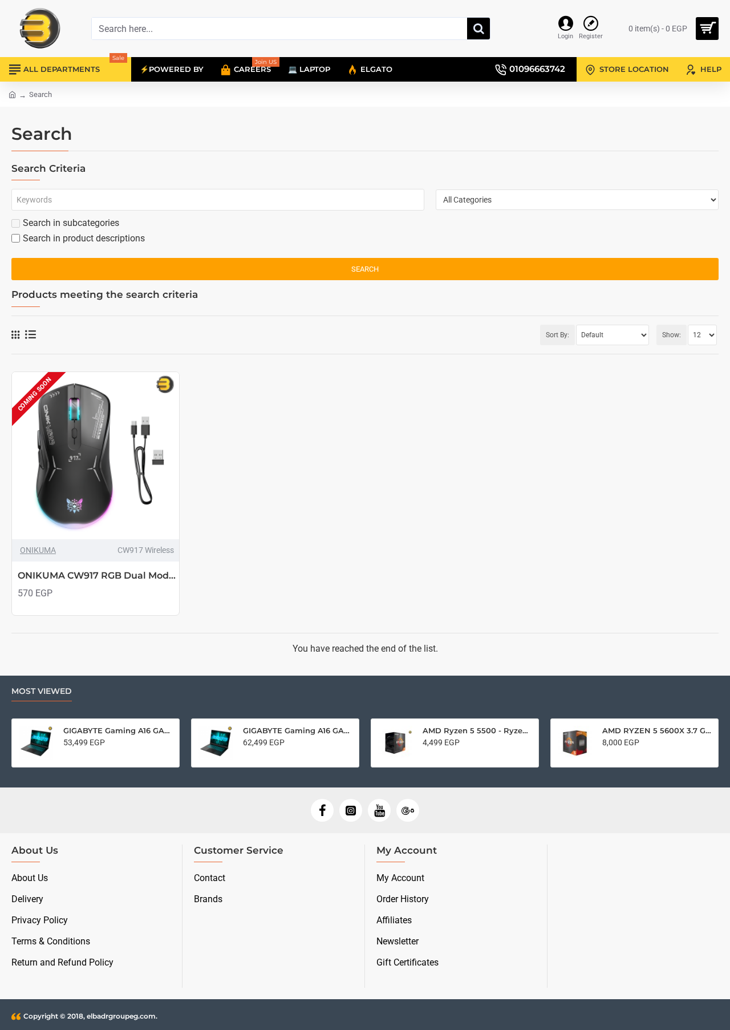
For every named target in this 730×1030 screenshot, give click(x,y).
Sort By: (557, 335)
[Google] (407, 810)
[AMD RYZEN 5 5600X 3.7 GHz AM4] (575, 743)
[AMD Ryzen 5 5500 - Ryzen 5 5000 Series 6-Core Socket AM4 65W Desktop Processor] (395, 743)
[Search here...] (478, 28)
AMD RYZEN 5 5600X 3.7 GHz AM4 (656, 730)
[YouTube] (379, 810)
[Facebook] (322, 810)
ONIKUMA (38, 550)
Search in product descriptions (84, 238)
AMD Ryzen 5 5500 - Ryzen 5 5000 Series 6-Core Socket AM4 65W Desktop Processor (477, 730)
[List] (30, 335)
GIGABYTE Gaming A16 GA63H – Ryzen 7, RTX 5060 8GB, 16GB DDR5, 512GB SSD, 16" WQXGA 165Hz (297, 730)
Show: (671, 335)
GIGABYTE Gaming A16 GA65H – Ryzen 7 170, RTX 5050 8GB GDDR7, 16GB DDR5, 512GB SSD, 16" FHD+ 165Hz (117, 730)
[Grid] (15, 335)
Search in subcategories (71, 222)
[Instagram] (350, 810)
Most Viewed (41, 691)
